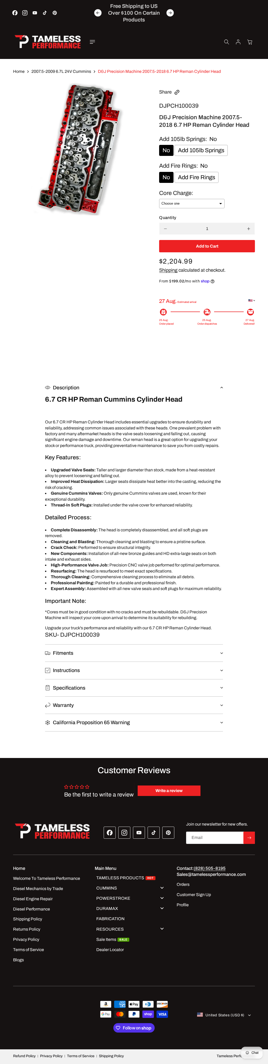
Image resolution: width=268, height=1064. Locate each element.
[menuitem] (132, 878)
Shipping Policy (111, 1056)
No (166, 150)
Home (19, 71)
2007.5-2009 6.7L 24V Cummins (61, 71)
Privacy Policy (51, 1056)
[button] (92, 42)
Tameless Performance (236, 1056)
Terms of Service (80, 1056)
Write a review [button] (169, 790)
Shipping (168, 270)
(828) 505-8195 (210, 868)
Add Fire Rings (196, 177)
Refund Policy (24, 1056)
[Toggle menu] (162, 887)
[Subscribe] (249, 838)
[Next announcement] (170, 13)
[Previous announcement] (98, 13)
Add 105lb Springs (201, 150)
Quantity (167, 217)
